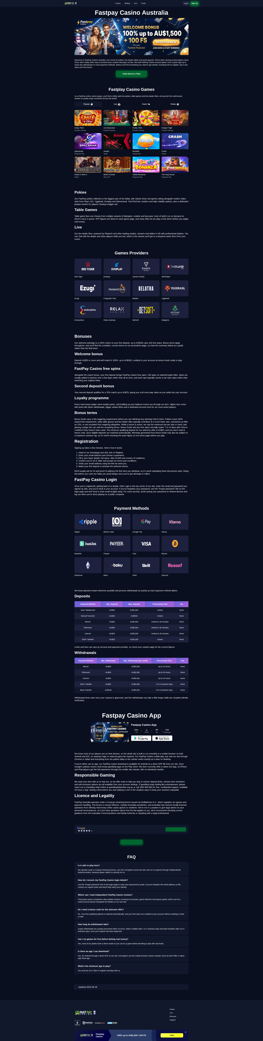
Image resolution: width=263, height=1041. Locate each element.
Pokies (173, 104)
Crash (144, 104)
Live (115, 104)
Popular (87, 104)
